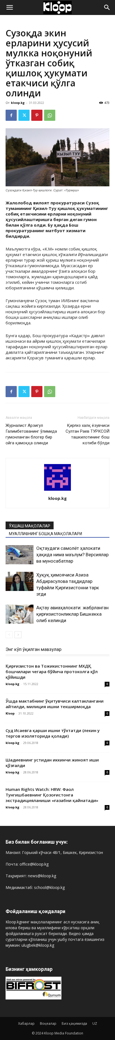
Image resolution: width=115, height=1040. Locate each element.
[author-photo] (57, 490)
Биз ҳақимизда (74, 1023)
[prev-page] (9, 634)
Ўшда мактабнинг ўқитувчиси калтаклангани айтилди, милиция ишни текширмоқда (55, 703)
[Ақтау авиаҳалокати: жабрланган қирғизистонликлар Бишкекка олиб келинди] (19, 614)
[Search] (107, 7)
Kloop (10, 713)
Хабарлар (26, 1023)
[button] (9, 7)
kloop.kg (18, 103)
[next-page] (18, 634)
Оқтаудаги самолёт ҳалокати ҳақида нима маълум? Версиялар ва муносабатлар (72, 554)
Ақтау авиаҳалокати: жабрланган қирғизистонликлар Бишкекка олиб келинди (72, 614)
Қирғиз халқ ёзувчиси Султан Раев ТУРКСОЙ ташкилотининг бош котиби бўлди (87, 434)
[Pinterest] (36, 115)
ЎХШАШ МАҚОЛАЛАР (29, 526)
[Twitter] (24, 115)
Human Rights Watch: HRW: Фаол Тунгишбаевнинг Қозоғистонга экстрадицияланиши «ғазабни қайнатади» (52, 794)
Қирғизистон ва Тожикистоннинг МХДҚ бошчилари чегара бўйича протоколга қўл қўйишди (52, 671)
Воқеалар (48, 1023)
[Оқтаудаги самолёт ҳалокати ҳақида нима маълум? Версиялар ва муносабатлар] (19, 554)
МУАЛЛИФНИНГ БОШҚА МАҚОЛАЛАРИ (45, 534)
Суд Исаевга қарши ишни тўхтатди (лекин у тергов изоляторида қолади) (53, 733)
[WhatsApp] (49, 115)
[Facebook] (11, 115)
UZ (94, 1023)
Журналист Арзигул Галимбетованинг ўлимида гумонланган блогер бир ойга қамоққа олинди (31, 434)
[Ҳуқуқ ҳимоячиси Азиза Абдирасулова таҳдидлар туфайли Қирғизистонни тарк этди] (19, 581)
